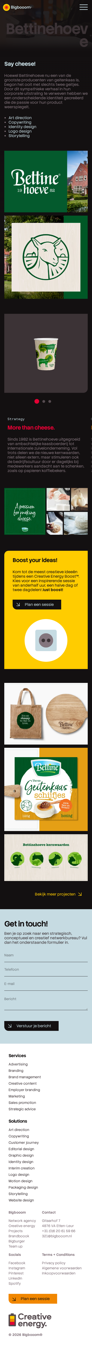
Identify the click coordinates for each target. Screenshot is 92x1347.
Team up (15, 1246)
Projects (16, 1231)
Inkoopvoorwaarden (59, 1273)
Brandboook (19, 1236)
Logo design (20, 131)
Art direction (20, 117)
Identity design (22, 126)
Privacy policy (53, 1263)
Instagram (17, 1268)
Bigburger (17, 1241)
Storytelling (19, 135)
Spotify (15, 1283)
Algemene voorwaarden (62, 1268)
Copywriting (20, 122)
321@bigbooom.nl (57, 1236)
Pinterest (16, 1273)
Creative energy (22, 1226)
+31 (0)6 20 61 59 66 (58, 1231)
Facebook (17, 1263)
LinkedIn (15, 1278)
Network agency (22, 1220)
